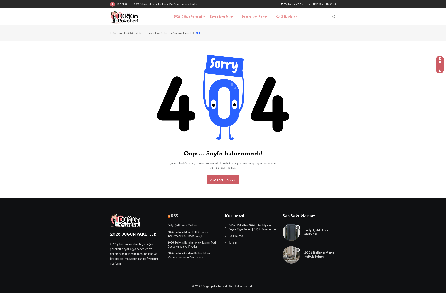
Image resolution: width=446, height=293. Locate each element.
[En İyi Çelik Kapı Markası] (291, 232)
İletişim (233, 242)
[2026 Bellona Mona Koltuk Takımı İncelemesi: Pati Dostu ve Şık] (291, 255)
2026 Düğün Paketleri (187, 16)
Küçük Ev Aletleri (286, 16)
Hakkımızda (236, 236)
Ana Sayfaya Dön (223, 179)
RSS (174, 216)
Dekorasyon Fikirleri (255, 16)
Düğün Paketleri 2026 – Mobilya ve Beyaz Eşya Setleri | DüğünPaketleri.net (253, 227)
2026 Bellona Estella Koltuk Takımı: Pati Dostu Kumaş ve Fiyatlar (166, 4)
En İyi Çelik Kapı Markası (182, 225)
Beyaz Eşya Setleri (222, 16)
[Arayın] (334, 16)
